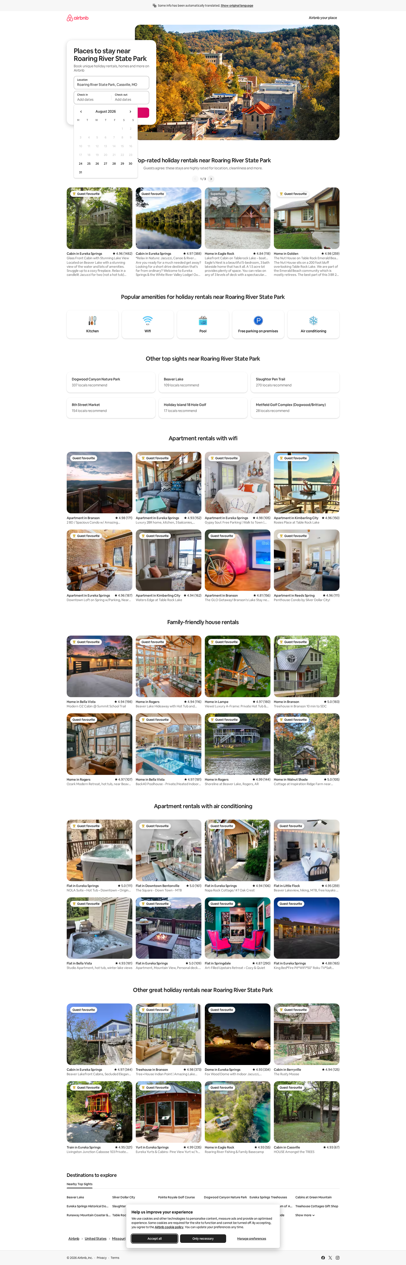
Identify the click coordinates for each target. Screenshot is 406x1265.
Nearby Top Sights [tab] (79, 1184)
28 (114, 164)
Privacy (102, 1258)
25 (89, 164)
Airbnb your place (323, 18)
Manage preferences (251, 1239)
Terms (115, 1258)
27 (105, 164)
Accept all (154, 1239)
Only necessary (203, 1239)
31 (80, 172)
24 (80, 164)
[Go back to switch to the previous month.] (81, 111)
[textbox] (92, 99)
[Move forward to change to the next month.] (130, 111)
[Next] (211, 179)
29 (122, 164)
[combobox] (111, 84)
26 (97, 164)
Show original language (237, 5)
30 (130, 164)
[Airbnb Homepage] (77, 17)
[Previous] (195, 179)
